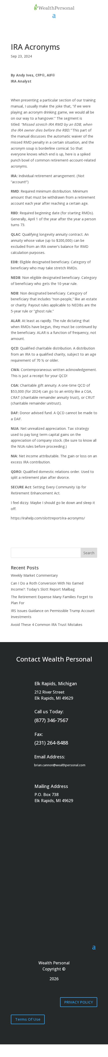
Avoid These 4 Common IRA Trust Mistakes (46, 624)
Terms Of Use (27, 1019)
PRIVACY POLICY (78, 1002)
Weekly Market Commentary (34, 575)
